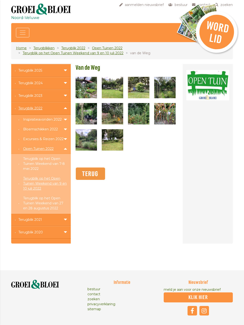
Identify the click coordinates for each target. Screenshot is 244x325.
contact (93, 294)
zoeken (93, 299)
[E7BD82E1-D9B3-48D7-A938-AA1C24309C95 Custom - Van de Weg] (86, 140)
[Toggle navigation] (22, 32)
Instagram (204, 310)
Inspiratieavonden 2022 (42, 119)
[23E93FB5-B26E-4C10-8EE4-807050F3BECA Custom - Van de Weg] (138, 87)
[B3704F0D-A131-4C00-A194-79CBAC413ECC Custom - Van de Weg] (138, 113)
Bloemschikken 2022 (40, 129)
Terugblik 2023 (30, 96)
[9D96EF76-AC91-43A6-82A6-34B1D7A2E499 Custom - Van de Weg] (112, 87)
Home (21, 48)
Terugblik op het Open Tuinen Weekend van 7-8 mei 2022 (44, 164)
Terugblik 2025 (30, 70)
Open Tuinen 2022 (107, 48)
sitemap (94, 309)
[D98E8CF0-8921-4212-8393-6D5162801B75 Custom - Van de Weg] (165, 113)
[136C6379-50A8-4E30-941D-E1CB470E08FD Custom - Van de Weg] (165, 87)
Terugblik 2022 (73, 48)
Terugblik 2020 (30, 232)
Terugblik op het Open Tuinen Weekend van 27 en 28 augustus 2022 (43, 203)
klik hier (198, 297)
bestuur (93, 289)
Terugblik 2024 (30, 83)
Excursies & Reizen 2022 (43, 139)
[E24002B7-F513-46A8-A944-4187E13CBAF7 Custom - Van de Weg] (112, 140)
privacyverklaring (101, 304)
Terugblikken (44, 48)
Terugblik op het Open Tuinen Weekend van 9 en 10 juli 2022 (73, 53)
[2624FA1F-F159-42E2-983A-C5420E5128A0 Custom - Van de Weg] (86, 113)
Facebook (192, 310)
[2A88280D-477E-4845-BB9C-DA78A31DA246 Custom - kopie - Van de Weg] (86, 87)
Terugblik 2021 (30, 219)
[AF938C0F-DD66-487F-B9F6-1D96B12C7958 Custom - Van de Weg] (112, 113)
